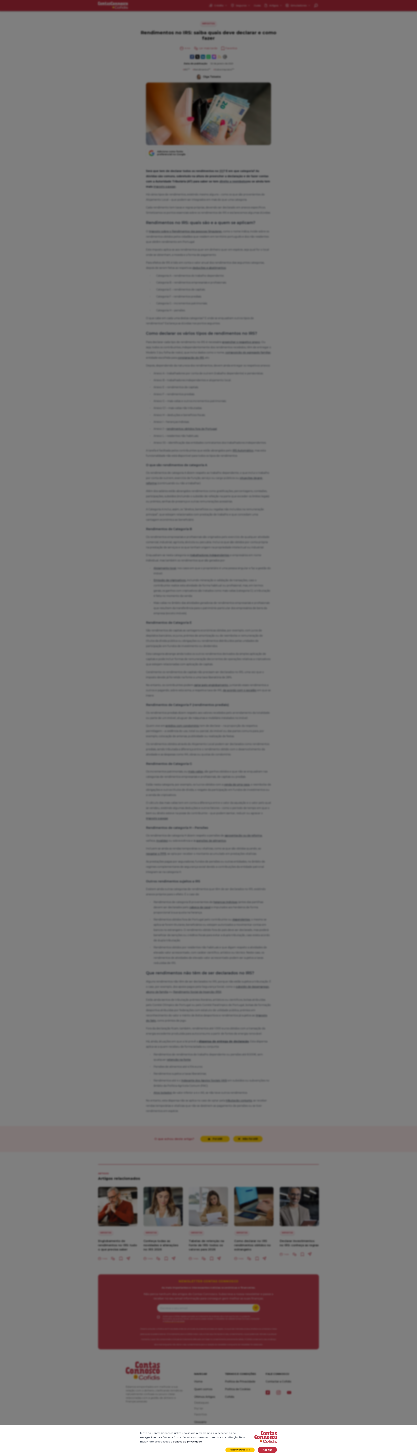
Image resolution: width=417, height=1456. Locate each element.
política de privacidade (187, 1441)
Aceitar (267, 1449)
